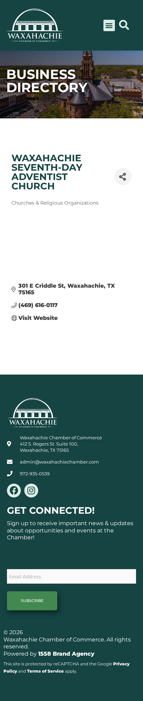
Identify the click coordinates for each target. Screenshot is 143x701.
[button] (109, 25)
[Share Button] (123, 176)
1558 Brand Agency (66, 653)
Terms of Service (45, 671)
